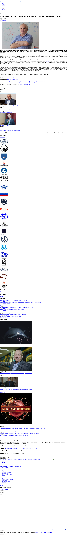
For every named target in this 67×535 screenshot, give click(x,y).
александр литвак (3, 112)
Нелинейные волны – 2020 (4, 125)
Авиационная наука (5, 469)
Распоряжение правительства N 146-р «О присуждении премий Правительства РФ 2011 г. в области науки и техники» (27, 82)
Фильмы (3, 477)
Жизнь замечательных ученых (7, 481)
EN (4, 9)
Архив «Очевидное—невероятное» (8, 479)
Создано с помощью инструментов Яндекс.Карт (59, 529)
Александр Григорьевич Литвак (15, 77)
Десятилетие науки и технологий (7, 474)
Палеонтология (5, 306)
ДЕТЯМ (3, 296)
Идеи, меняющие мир (6, 478)
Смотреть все (2, 392)
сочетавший (48, 61)
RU (2, 9)
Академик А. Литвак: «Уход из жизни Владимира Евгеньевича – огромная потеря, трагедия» (16, 105)
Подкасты (16, 466)
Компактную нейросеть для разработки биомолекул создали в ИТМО (12, 309)
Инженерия (8, 304)
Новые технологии (6, 315)
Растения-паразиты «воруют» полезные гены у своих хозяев (10, 316)
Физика (7, 313)
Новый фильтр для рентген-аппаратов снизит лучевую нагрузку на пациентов (13, 300)
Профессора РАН (5, 482)
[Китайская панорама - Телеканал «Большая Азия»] (16, 424)
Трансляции (4, 475)
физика (1, 130)
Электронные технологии (6, 470)
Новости (6, 466)
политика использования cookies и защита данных (43, 532)
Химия (10, 313)
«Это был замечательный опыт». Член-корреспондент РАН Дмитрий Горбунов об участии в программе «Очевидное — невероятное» (22, 428)
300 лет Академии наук (6, 471)
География (4, 303)
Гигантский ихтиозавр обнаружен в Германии (8, 346)
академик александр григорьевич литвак (13, 130)
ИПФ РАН (5, 130)
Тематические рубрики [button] (4, 467)
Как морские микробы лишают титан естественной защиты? (10, 312)
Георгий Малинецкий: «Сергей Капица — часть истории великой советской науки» (14, 435)
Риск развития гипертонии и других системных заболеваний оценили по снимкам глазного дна (16, 307)
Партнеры (19, 466)
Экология (8, 303)
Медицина (4, 301)
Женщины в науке (5, 473)
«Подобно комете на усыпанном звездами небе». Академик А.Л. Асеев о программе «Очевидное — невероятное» (19, 433)
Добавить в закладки (3, 20)
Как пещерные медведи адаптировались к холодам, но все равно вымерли (12, 305)
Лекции (13, 466)
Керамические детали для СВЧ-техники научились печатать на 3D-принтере (13, 314)
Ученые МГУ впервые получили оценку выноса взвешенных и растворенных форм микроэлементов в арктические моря (20, 302)
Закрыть (2, 490)
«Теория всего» (5, 480)
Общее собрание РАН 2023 (6, 472)
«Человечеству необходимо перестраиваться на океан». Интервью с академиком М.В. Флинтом (16, 373)
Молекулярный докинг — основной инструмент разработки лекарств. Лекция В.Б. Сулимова (16, 389)
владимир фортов (9, 112)
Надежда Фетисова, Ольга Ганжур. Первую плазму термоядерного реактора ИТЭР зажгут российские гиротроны (26, 81)
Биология (4, 304)
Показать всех (2, 137)
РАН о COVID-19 (5, 483)
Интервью (10, 466)
